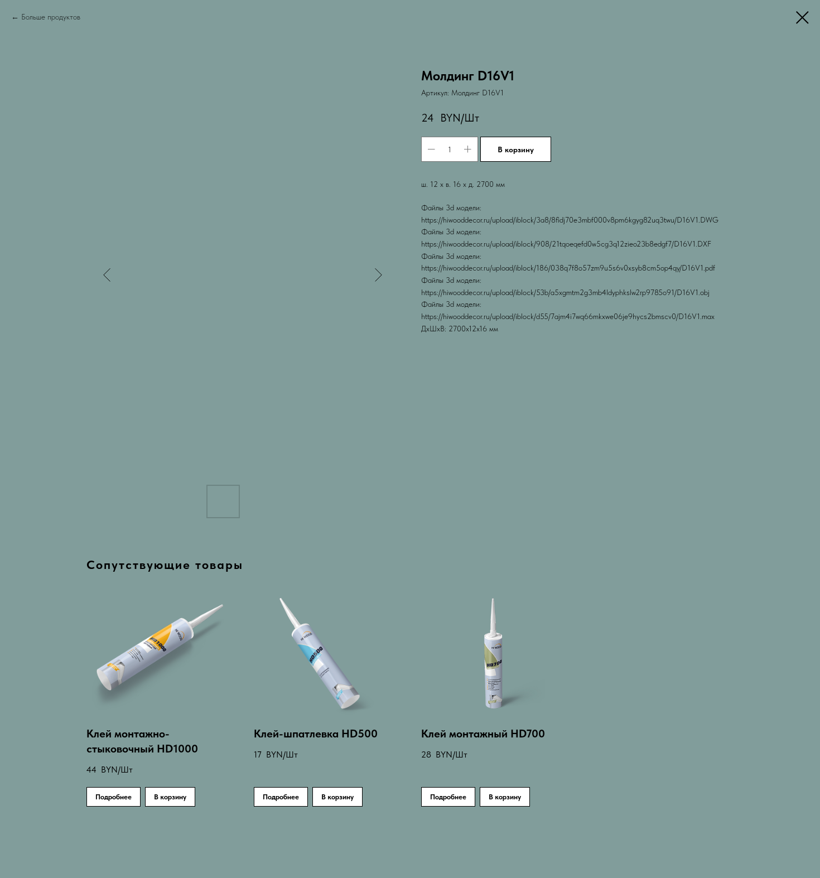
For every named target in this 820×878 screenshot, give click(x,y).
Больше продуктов (50, 16)
